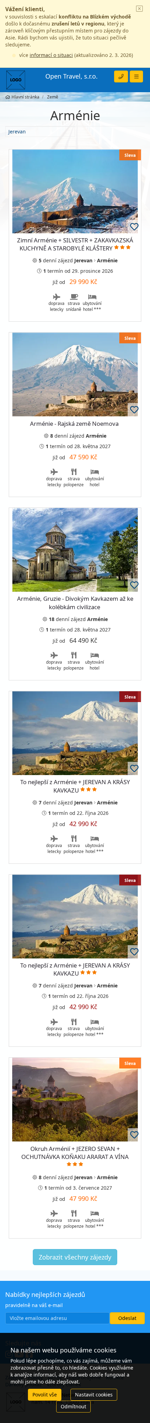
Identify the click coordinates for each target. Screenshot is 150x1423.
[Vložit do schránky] (134, 226)
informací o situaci (51, 55)
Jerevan (17, 131)
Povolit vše (44, 1394)
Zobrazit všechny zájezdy (75, 1257)
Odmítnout (73, 1406)
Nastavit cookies (94, 1394)
